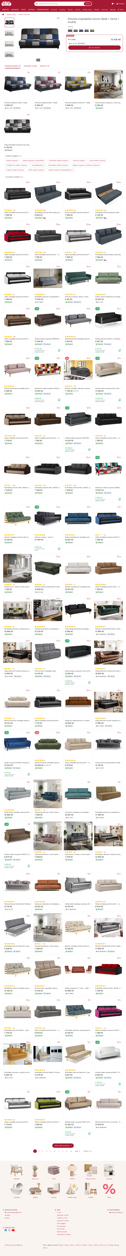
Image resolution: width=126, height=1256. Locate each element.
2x (44, 626)
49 (59, 309)
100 (120, 224)
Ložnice (53, 1197)
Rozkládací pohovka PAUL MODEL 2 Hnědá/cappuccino (23, 487)
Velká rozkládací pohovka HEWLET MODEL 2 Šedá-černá (85, 212)
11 (120, 507)
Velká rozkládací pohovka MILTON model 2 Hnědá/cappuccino (25, 438)
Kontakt (7, 1215)
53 (120, 408)
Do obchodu (95, 48)
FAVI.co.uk (103, 1245)
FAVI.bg (110, 1245)
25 (90, 408)
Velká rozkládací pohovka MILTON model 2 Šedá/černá (54, 720)
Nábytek (17, 1179)
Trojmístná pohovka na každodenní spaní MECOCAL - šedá (55, 629)
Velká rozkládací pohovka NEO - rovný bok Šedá (51, 1030)
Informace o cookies (64, 1234)
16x (44, 252)
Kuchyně (109, 1179)
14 (120, 690)
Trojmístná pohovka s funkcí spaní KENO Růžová (51, 854)
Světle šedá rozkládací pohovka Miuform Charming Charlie (24, 812)
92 (90, 599)
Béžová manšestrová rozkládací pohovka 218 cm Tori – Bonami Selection (90, 587)
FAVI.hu (79, 1245)
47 (29, 224)
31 (59, 358)
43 (90, 358)
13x (14, 210)
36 (59, 556)
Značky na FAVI (62, 1218)
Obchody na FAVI (62, 1215)
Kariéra (7, 1218)
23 (29, 266)
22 (90, 641)
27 (90, 556)
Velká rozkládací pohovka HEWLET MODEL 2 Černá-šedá (24, 212)
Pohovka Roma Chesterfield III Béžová (17, 904)
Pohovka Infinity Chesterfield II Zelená (48, 587)
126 (89, 224)
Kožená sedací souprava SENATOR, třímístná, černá (82, 438)
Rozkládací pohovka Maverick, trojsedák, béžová (82, 1072)
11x (105, 252)
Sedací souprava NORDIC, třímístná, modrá (19, 763)
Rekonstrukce (90, 1179)
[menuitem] (5, 9)
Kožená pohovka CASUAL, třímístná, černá (110, 339)
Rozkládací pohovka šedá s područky (108, 255)
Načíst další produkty (61, 1145)
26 (90, 824)
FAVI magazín (61, 1223)
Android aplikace (117, 1212)
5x (14, 252)
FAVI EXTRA (61, 1229)
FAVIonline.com (10, 1245)
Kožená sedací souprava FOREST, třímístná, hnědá (21, 854)
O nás (59, 1212)
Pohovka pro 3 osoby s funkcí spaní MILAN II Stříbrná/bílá (24, 587)
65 (90, 182)
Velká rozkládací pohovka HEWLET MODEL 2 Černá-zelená (55, 1122)
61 (29, 732)
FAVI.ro (72, 1245)
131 (59, 182)
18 (29, 1042)
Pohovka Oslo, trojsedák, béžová (46, 988)
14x (75, 485)
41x (105, 210)
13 (59, 1000)
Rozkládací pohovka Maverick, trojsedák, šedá (20, 946)
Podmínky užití (62, 1231)
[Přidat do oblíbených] (59, 72)
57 (59, 457)
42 (120, 457)
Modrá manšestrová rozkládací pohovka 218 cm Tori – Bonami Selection (90, 537)
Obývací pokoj (11, 14)
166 (120, 182)
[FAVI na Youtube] (13, 1230)
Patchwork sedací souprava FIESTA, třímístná (50, 388)
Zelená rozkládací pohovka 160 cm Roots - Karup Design (24, 537)
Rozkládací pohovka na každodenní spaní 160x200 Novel (54, 297)
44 (29, 690)
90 (29, 556)
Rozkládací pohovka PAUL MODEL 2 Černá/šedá (81, 487)
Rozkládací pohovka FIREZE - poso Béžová (19, 1030)
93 (120, 958)
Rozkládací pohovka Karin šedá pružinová (49, 212)
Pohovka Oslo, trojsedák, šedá (45, 671)
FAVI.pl (66, 1245)
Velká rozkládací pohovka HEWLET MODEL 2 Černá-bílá (23, 297)
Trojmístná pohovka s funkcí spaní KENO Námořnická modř (55, 812)
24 (120, 309)
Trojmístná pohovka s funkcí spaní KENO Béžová (51, 946)
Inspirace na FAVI (63, 1220)
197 (29, 457)
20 (29, 358)
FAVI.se (96, 1245)
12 (120, 358)
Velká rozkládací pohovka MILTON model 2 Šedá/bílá (22, 1122)
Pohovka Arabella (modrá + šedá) (15, 103)
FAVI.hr (85, 1245)
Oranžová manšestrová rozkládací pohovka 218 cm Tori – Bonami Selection (61, 904)
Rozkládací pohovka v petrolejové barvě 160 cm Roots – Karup (86, 1030)
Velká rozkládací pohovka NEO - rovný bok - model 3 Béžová (86, 763)
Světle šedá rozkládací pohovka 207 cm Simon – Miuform (85, 904)
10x (44, 485)
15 (59, 408)
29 (120, 556)
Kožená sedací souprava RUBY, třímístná (79, 1122)
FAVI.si (45, 1248)
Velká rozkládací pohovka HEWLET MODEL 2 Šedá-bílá (84, 255)
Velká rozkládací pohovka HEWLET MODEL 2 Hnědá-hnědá (24, 339)
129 (89, 266)
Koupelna (17, 1197)
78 (59, 599)
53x (45, 210)
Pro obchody (61, 1226)
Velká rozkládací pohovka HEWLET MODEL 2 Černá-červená (25, 255)
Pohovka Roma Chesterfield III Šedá (107, 763)
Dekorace (35, 1179)
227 (89, 457)
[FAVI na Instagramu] (9, 1230)
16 (59, 1092)
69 (59, 782)
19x (75, 252)
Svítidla (72, 1179)
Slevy (109, 1197)
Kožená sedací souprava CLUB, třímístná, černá (81, 671)
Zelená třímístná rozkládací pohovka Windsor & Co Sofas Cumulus (58, 763)
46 (59, 732)
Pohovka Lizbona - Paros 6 (44, 537)
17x (75, 386)
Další (76, 1151)
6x (44, 435)
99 (29, 182)
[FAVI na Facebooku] (6, 1230)
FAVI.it (90, 1245)
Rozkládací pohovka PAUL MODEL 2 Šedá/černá (51, 487)
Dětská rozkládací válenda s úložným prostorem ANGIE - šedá (86, 388)
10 (90, 507)
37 (29, 309)
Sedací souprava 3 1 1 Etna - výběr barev (79, 988)
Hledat (87, 4)
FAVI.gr (116, 1245)
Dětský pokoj (72, 1197)
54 (90, 309)
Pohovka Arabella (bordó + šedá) (46, 103)
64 (59, 916)
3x (14, 294)
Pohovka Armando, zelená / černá (76, 297)
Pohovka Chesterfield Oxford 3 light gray (109, 946)
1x (13, 718)
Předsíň (90, 1197)
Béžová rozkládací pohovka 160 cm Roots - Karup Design (85, 946)
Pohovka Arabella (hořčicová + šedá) (77, 103)
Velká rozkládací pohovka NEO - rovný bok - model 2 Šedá (55, 255)
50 (59, 266)
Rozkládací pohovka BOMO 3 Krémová (48, 1072)
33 (59, 507)
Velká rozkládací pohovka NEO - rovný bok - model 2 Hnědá (56, 438)
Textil (54, 1179)
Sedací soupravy (24, 14)
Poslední (86, 1151)
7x (14, 584)
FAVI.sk (61, 1245)
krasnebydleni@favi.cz (14, 1212)
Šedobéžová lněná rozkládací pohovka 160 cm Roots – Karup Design (28, 988)
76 (120, 641)
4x (74, 294)
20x (14, 336)
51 (90, 732)
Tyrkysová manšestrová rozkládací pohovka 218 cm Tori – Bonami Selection (91, 812)
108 (59, 224)
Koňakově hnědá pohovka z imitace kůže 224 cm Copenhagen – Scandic (90, 720)
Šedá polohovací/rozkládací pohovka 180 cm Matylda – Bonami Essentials (90, 339)
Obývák (35, 1197)
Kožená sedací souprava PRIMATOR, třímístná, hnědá (53, 339)
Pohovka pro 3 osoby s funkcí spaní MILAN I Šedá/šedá (84, 854)
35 (120, 266)
